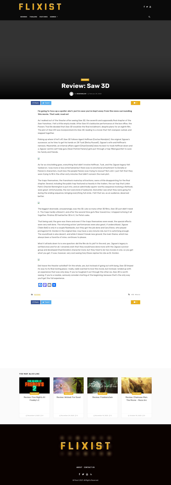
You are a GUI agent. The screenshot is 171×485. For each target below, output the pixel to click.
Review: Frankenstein (102, 397)
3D (133, 294)
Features (43, 17)
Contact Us (89, 467)
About (79, 467)
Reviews (23, 17)
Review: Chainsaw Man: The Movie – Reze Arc (137, 398)
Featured (34, 393)
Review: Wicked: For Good (68, 397)
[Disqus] (85, 338)
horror (138, 294)
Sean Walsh (81, 94)
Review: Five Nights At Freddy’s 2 (34, 398)
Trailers (33, 17)
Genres (53, 17)
